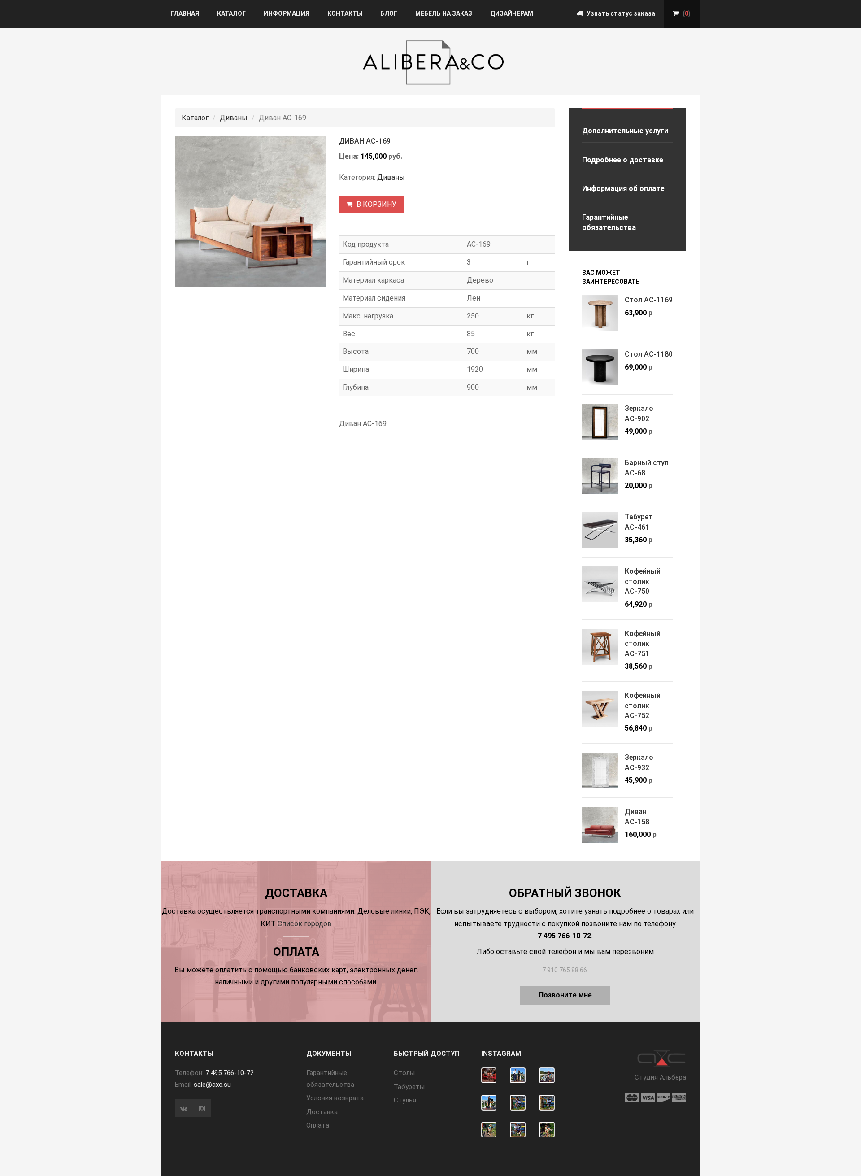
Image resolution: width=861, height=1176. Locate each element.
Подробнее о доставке (622, 160)
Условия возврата (335, 1098)
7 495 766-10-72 (229, 1073)
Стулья (405, 1100)
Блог (388, 13)
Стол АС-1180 (649, 354)
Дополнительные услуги (625, 130)
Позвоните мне (565, 995)
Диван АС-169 (365, 141)
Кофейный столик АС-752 (643, 705)
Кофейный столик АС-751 (643, 643)
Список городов (305, 923)
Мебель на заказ (443, 13)
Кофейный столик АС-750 (643, 581)
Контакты (344, 13)
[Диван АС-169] (250, 211)
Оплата (317, 1125)
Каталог (231, 13)
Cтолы (404, 1073)
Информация (286, 13)
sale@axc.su (212, 1084)
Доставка (322, 1112)
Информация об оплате (623, 188)
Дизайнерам (511, 13)
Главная (184, 13)
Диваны (234, 117)
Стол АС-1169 (649, 300)
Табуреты (409, 1087)
